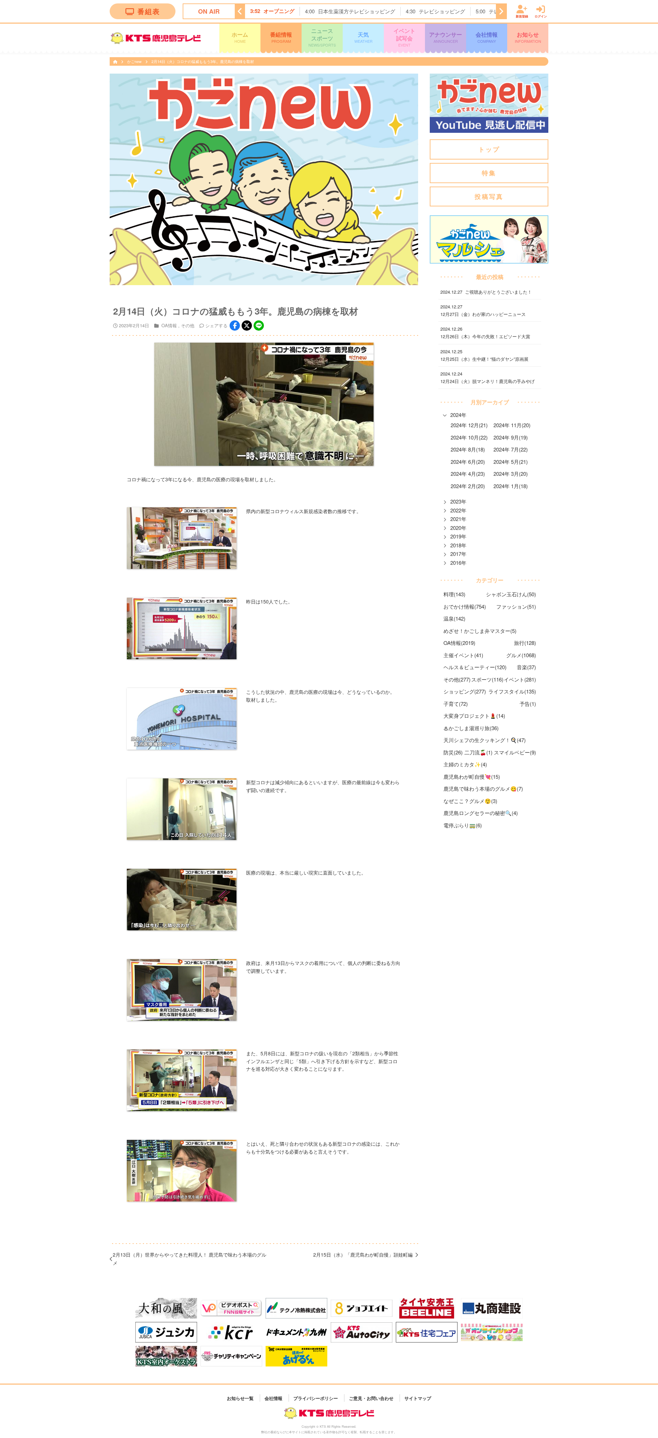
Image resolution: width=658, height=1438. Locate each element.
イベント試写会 (404, 37)
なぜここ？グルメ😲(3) (470, 800)
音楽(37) (526, 667)
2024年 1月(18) (511, 485)
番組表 (148, 11)
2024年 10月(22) (469, 437)
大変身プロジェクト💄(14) (474, 715)
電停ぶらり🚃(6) (462, 825)
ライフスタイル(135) (512, 691)
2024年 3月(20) (511, 473)
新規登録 (522, 16)
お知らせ (528, 36)
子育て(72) (455, 703)
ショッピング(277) (464, 691)
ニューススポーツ (322, 37)
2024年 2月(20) (468, 485)
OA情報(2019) (459, 642)
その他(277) (457, 679)
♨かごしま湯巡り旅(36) (471, 727)
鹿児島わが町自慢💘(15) (471, 776)
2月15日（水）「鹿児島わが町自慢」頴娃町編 (363, 1254)
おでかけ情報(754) (464, 606)
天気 (363, 36)
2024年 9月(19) (511, 437)
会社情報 (487, 36)
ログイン (541, 16)
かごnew (135, 61)
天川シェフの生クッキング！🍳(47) (484, 739)
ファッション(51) (516, 606)
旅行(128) (525, 642)
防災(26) (453, 752)
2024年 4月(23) (468, 473)
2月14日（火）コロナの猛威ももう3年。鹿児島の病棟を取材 (202, 61)
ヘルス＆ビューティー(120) (475, 667)
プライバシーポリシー (315, 1398)
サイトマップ (417, 1398)
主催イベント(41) (463, 655)
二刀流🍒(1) (478, 752)
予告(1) (528, 703)
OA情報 (169, 325)
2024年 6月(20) (468, 461)
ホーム (240, 36)
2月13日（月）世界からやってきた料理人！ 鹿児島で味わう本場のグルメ (189, 1258)
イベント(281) (520, 679)
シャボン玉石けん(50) (511, 594)
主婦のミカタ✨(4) (465, 764)
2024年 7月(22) (511, 449)
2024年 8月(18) (468, 449)
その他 (187, 325)
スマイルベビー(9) (515, 752)
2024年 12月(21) (469, 425)
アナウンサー (445, 36)
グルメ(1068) (521, 655)
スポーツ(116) (487, 679)
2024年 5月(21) (511, 461)
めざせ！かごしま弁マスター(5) (479, 630)
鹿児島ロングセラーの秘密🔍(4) (480, 812)
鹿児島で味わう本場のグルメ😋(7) (483, 788)
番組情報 (281, 36)
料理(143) (454, 594)
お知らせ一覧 (240, 1398)
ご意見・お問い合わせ (371, 1398)
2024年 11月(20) (512, 425)
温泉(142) (454, 618)
